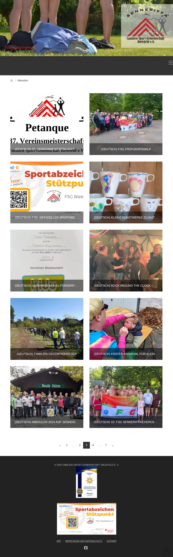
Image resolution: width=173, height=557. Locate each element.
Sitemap (111, 541)
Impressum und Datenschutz (83, 541)
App (59, 541)
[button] (171, 62)
